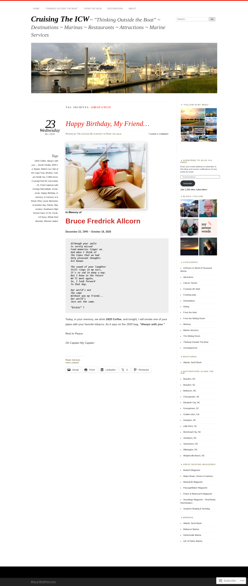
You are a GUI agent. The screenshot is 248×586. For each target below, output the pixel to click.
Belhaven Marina (191, 529)
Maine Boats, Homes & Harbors (198, 476)
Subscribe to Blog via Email (196, 161)
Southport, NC (190, 438)
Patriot (50, 205)
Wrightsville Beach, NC (194, 455)
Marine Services (191, 330)
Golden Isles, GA (191, 414)
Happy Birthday (48, 193)
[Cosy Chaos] (189, 247)
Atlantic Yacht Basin (192, 362)
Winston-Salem (51, 221)
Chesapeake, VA (191, 397)
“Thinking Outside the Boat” (61, 8)
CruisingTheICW (39, 181)
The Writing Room (191, 336)
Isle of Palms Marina (192, 541)
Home (36, 8)
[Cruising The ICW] (189, 208)
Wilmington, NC (190, 449)
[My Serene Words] (208, 227)
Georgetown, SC (191, 408)
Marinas (187, 324)
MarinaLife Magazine (193, 482)
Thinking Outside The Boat (195, 342)
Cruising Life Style (191, 289)
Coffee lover (52, 177)
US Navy (42, 217)
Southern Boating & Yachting (196, 509)
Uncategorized (190, 348)
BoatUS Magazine (191, 470)
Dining (186, 306)
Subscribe (187, 183)
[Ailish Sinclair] (208, 247)
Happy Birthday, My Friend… (107, 124)
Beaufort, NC (189, 379)
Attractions (188, 277)
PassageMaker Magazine (195, 488)
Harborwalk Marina (192, 535)
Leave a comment (160, 134)
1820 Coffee (40, 161)
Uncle (55, 213)
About (132, 8)
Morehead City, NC (192, 432)
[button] (192, 117)
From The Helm (93, 8)
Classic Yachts (190, 283)
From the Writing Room (194, 318)
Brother (49, 173)
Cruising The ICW (60, 19)
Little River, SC (190, 426)
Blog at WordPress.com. (43, 582)
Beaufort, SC (189, 385)
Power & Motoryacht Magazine (197, 494)
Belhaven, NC (189, 391)
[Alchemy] (189, 227)
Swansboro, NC (190, 444)
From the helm (113, 134)
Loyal (45, 201)
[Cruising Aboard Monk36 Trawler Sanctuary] (208, 208)
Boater (37, 169)
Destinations (115, 8)
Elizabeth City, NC (191, 402)
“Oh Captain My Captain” (90, 134)
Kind (39, 201)
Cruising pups (189, 295)
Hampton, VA (189, 420)
